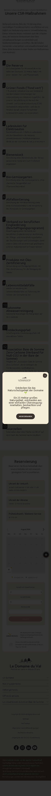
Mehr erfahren (25, 416)
